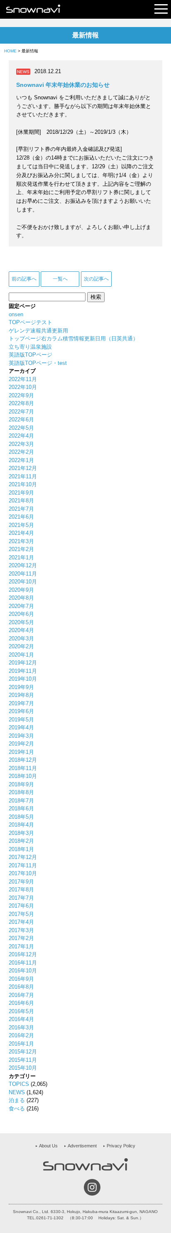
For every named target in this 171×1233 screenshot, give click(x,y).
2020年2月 (21, 646)
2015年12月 (23, 1051)
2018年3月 (21, 833)
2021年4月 (21, 533)
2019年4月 (21, 727)
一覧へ (60, 279)
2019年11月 (23, 671)
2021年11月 (23, 476)
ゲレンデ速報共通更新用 (38, 330)
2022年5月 (21, 428)
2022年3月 (21, 444)
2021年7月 (21, 509)
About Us (48, 1145)
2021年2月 (21, 549)
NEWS (17, 1092)
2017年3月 (21, 930)
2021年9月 (21, 493)
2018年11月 (23, 768)
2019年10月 (23, 679)
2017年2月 (21, 938)
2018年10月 (23, 776)
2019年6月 (21, 711)
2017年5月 (21, 914)
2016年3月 (21, 1027)
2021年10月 (23, 484)
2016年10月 (23, 970)
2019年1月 (21, 752)
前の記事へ (24, 279)
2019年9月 (21, 687)
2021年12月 (23, 468)
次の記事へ (96, 279)
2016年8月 (21, 987)
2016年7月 (21, 995)
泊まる (17, 1100)
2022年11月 (23, 379)
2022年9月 (21, 395)
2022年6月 (21, 419)
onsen (16, 314)
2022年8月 (21, 403)
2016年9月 (21, 979)
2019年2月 (21, 744)
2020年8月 (21, 598)
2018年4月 (21, 825)
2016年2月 (21, 1035)
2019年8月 (21, 695)
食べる (17, 1108)
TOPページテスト (30, 322)
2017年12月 (23, 857)
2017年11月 (23, 865)
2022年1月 (21, 460)
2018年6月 (21, 808)
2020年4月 (21, 630)
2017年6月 (21, 906)
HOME (10, 51)
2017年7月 (21, 898)
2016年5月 (21, 1011)
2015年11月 (23, 1060)
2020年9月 (21, 590)
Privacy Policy (121, 1145)
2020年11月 (23, 574)
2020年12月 (23, 565)
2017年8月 (21, 889)
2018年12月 (23, 760)
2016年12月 (23, 954)
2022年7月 (21, 412)
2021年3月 (21, 541)
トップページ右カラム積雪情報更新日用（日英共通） (73, 338)
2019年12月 (23, 663)
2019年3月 (21, 736)
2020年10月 (23, 581)
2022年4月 (21, 436)
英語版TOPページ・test (38, 363)
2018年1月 (21, 849)
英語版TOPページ (30, 355)
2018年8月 (21, 792)
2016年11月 (23, 963)
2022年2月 (21, 452)
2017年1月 (21, 946)
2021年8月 (21, 500)
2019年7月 (21, 703)
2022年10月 (23, 387)
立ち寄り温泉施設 (30, 347)
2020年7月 (21, 606)
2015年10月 (23, 1068)
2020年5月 (21, 622)
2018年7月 (21, 800)
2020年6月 (21, 614)
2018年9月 (21, 784)
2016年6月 (21, 1003)
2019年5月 (21, 719)
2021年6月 (21, 517)
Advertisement (82, 1145)
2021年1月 (21, 557)
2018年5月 (21, 817)
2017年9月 (21, 882)
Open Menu (161, 9)
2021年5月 (21, 525)
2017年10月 (23, 873)
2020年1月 (21, 655)
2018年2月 (21, 841)
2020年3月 (21, 638)
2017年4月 (21, 922)
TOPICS (19, 1084)
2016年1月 (21, 1044)
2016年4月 (21, 1019)
